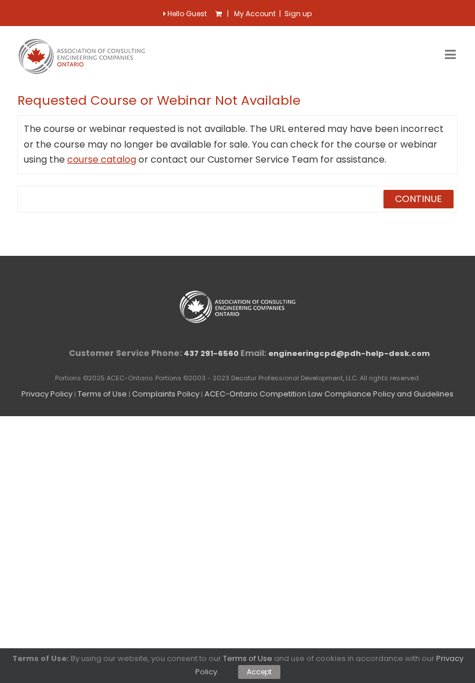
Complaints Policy (165, 393)
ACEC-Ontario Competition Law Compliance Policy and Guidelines (329, 393)
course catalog (101, 159)
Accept (259, 672)
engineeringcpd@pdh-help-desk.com (349, 353)
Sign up (298, 14)
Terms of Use (102, 393)
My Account (255, 14)
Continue (418, 198)
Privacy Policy (46, 393)
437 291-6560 (211, 353)
